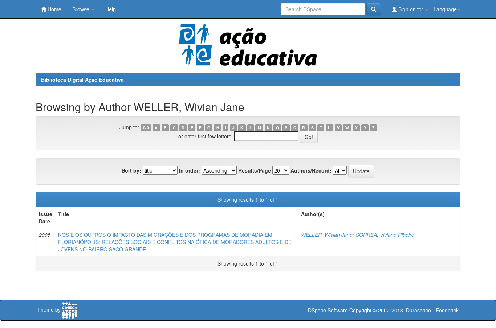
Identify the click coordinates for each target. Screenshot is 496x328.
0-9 (146, 127)
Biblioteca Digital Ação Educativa (82, 79)
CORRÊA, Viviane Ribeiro (384, 234)
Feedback (447, 310)
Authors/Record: (311, 170)
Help (110, 9)
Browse (81, 9)
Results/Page (254, 170)
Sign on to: (410, 9)
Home (53, 9)
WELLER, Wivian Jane (327, 234)
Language (445, 9)
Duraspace (418, 310)
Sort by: (131, 170)
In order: (189, 170)
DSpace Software (328, 310)
